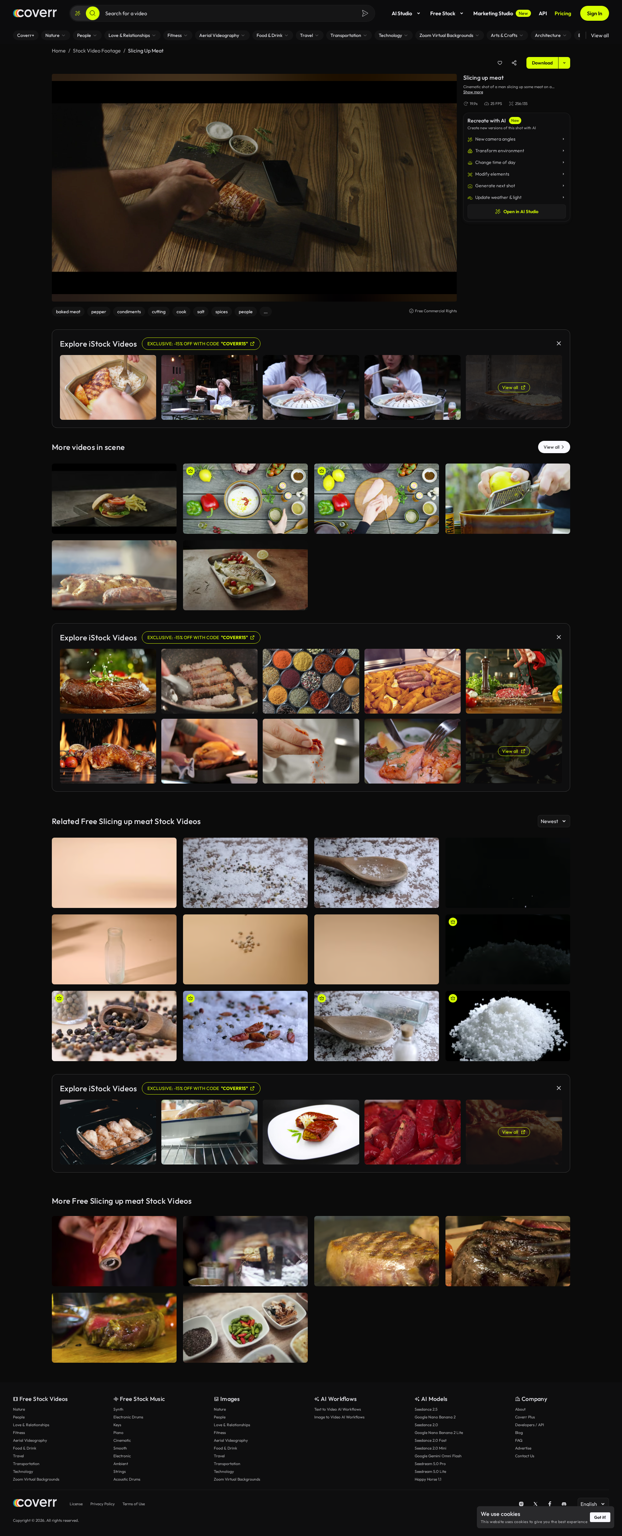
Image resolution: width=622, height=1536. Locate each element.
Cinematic (122, 1440)
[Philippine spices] (245, 1328)
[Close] (559, 343)
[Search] (92, 13)
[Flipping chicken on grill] (114, 575)
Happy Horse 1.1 (428, 1479)
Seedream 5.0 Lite (430, 1471)
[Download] (167, 526)
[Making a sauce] (245, 499)
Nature (19, 1409)
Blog (519, 1432)
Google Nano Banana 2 (435, 1417)
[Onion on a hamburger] (114, 499)
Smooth (120, 1448)
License (76, 1503)
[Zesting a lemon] (507, 499)
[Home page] (35, 13)
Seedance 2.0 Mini (430, 1448)
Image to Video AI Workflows (339, 1417)
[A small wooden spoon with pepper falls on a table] (114, 873)
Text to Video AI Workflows (337, 1409)
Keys (117, 1424)
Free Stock (442, 13)
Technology (23, 1471)
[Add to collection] (500, 63)
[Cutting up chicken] (376, 499)
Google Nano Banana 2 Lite (439, 1432)
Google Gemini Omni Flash (438, 1455)
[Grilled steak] (376, 1251)
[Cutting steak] (507, 1251)
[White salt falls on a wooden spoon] (376, 873)
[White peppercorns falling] (245, 949)
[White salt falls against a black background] (507, 873)
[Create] (78, 13)
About (520, 1409)
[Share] (514, 63)
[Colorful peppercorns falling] (114, 1026)
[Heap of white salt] (507, 949)
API (543, 13)
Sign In (594, 13)
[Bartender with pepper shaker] (114, 1251)
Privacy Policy (102, 1503)
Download (542, 63)
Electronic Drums (128, 1417)
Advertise (523, 1448)
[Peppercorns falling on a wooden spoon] (376, 1026)
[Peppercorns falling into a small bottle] (114, 949)
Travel (18, 1455)
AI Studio (402, 13)
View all (600, 35)
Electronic (122, 1455)
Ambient (120, 1463)
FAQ (519, 1440)
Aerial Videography (30, 1440)
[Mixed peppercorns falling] (376, 949)
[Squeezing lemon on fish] (245, 575)
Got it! (600, 1517)
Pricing (563, 13)
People (19, 1417)
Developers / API (529, 1424)
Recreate (114, 526)
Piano (118, 1432)
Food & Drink (24, 1448)
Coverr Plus (525, 1417)
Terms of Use (133, 1503)
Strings (119, 1471)
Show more (473, 91)
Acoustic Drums (126, 1479)
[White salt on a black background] (507, 1026)
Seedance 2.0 (426, 1424)
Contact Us (524, 1455)
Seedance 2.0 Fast (430, 1440)
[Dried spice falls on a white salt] (245, 1026)
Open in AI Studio (520, 211)
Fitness (19, 1432)
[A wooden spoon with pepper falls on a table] (245, 873)
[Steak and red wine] (114, 1328)
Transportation (26, 1463)
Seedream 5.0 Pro (430, 1463)
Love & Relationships (31, 1424)
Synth (118, 1409)
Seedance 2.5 (426, 1409)
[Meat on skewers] (245, 1251)
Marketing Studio (500, 13)
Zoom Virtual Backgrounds (36, 1479)
